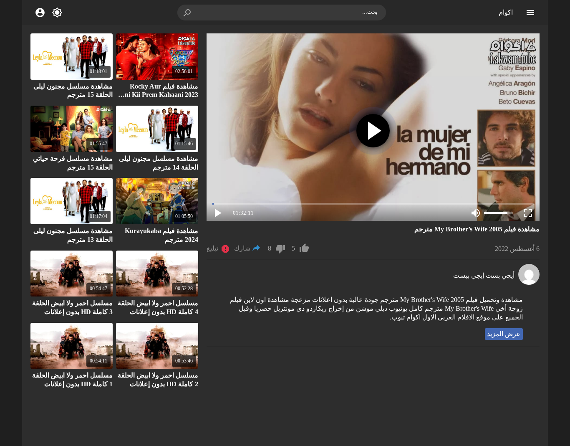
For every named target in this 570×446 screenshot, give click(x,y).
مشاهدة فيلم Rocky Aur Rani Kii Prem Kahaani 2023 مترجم (157, 95)
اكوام (506, 12)
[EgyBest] (529, 282)
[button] (187, 12)
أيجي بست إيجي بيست (484, 275)
